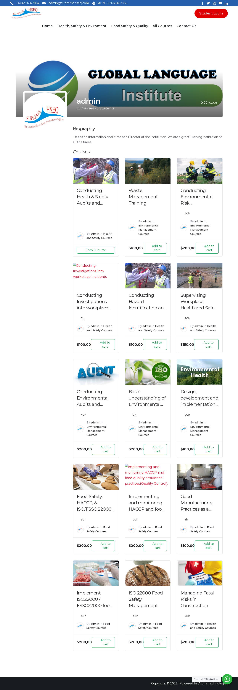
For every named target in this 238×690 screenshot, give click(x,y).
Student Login (211, 13)
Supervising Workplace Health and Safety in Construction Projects (199, 308)
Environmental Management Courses (148, 230)
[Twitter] (208, 3)
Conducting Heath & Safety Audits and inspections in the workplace (96, 203)
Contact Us (186, 26)
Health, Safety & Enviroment (82, 26)
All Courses (162, 26)
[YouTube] (220, 3)
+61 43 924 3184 (27, 3)
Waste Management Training (143, 197)
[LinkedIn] (226, 3)
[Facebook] (202, 3)
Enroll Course (96, 250)
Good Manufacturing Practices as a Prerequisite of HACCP (197, 509)
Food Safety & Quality (129, 26)
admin (95, 233)
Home (47, 26)
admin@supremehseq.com (69, 3)
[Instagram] (214, 3)
